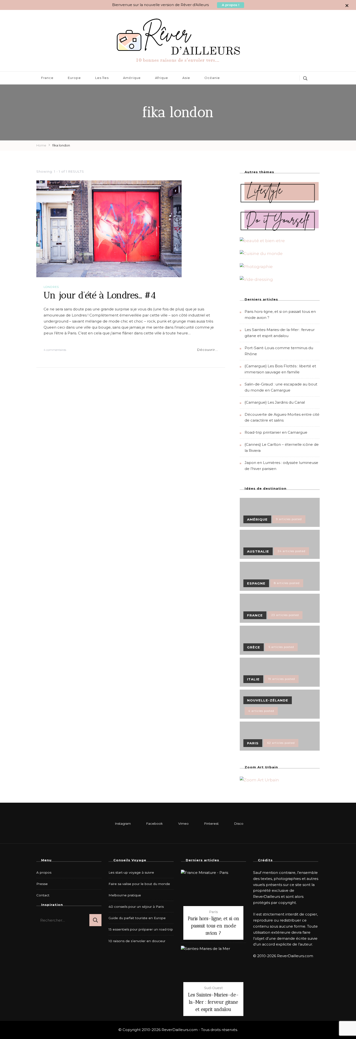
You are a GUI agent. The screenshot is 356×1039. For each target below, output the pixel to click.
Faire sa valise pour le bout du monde (139, 884)
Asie (186, 78)
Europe (74, 78)
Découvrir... (207, 350)
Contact (42, 895)
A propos (43, 872)
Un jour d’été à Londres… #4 (100, 295)
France (47, 78)
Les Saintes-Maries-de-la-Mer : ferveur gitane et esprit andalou (213, 1002)
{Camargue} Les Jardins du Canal (275, 402)
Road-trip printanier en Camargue (276, 432)
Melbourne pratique (124, 895)
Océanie (212, 78)
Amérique (132, 78)
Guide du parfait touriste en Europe (137, 918)
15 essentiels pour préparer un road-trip (140, 929)
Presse (42, 884)
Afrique (161, 78)
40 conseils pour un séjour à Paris (136, 906)
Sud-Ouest (213, 988)
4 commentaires (55, 350)
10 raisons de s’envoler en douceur (136, 941)
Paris (213, 912)
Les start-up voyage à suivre (131, 872)
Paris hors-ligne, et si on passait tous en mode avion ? (213, 926)
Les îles (102, 78)
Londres (51, 287)
